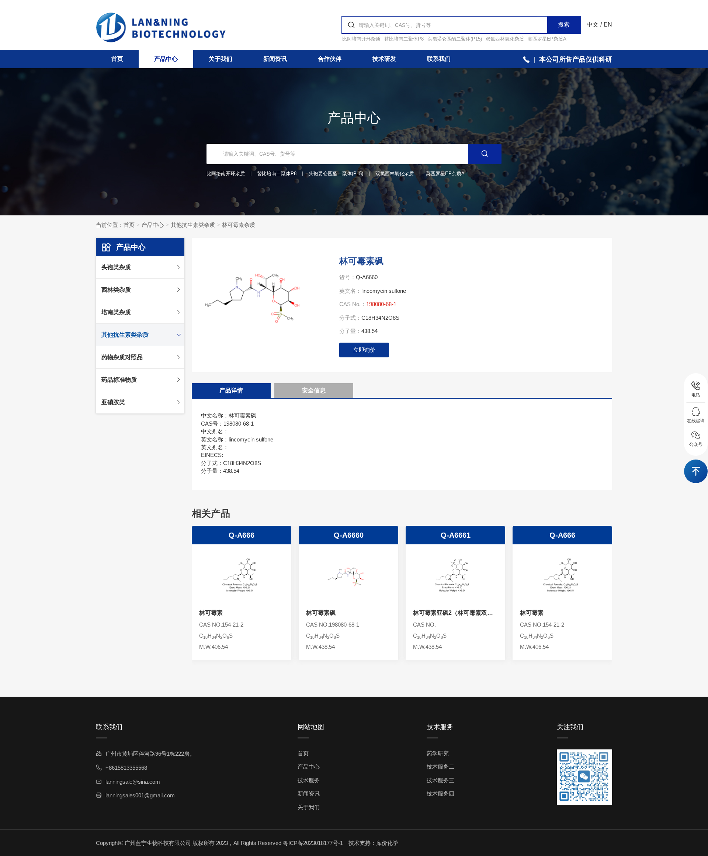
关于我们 (220, 59)
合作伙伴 (329, 59)
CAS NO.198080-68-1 (332, 624)
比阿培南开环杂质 (361, 39)
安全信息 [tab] (314, 390)
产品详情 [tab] (231, 390)
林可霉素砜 (321, 613)
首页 (117, 59)
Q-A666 (241, 535)
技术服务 (309, 780)
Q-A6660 (349, 535)
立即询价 (364, 350)
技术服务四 (440, 793)
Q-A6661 (456, 535)
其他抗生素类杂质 (193, 225)
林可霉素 (211, 613)
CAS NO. (424, 624)
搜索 (564, 24)
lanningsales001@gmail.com (140, 795)
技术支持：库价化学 (373, 843)
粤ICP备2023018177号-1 (313, 843)
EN (608, 24)
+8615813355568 (126, 768)
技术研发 (384, 59)
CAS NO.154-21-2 (221, 624)
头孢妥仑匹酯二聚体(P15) (454, 39)
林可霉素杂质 (238, 225)
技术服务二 (440, 766)
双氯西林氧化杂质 (505, 39)
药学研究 (438, 753)
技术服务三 (440, 780)
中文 (592, 24)
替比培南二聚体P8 (404, 39)
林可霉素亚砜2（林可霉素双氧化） (453, 613)
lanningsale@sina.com (132, 782)
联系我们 (439, 59)
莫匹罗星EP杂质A (547, 39)
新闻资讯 (275, 59)
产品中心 (166, 59)
